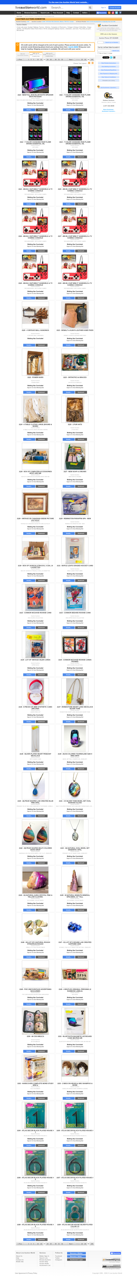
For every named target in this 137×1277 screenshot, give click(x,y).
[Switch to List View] (92, 63)
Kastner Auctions (108, 100)
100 (92, 59)
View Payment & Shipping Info (108, 73)
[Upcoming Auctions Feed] (109, 12)
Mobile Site (20, 1261)
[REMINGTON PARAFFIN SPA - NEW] (75, 503)
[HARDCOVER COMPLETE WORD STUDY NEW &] (35, 1068)
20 (85, 59)
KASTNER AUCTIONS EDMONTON (44, 16)
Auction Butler (44, 1263)
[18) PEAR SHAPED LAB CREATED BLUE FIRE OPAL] (35, 785)
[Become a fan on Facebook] (120, 12)
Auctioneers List (44, 1265)
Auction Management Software (112, 1268)
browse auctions (30, 13)
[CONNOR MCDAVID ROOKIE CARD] (35, 597)
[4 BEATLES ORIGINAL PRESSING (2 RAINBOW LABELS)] (75, 974)
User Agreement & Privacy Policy (26, 1273)
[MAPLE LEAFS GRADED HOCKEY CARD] (75, 550)
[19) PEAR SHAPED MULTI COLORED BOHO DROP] (35, 833)
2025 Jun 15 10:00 (49, 55)
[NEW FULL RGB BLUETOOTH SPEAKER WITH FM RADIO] (35, 79)
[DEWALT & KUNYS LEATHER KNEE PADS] (75, 315)
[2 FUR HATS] (75, 409)
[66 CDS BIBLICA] (35, 1021)
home (19, 13)
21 (38, 59)
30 (55, 59)
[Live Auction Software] (111, 1261)
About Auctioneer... (108, 109)
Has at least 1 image (105, 53)
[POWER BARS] (35, 362)
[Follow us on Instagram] (113, 12)
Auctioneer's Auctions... (108, 111)
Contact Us (20, 1260)
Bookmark (41, 110)
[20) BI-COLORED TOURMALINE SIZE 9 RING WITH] (75, 738)
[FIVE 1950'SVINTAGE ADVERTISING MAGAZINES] (35, 974)
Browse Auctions (45, 1260)
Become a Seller (76, 1256)
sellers (84, 13)
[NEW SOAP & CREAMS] (75, 456)
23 (44, 59)
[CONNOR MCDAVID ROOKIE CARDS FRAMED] (75, 644)
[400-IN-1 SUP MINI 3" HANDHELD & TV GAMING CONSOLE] (35, 174)
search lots (45, 13)
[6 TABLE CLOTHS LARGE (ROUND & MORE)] (35, 409)
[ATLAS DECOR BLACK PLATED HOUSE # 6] (35, 1162)
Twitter (57, 1258)
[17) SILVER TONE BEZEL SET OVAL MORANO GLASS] (75, 785)
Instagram (58, 1260)
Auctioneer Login (76, 1260)
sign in (103, 7)
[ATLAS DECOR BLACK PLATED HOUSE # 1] (35, 1115)
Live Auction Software (114, 1262)
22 (41, 59)
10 (82, 59)
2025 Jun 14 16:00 (36, 55)
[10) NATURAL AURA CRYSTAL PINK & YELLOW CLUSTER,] (35, 880)
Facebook (58, 1256)
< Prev (20, 59)
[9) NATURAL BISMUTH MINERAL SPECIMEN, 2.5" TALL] (75, 880)
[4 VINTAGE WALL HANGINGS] (35, 315)
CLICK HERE (73, 47)
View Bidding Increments (109, 66)
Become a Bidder (76, 1253)
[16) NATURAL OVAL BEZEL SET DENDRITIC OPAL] (75, 833)
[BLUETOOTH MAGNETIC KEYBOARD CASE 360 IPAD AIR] (75, 1021)
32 (62, 59)
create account (115, 7)
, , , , (58, 21)
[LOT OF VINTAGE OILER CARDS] (35, 644)
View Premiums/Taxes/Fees (108, 70)
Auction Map (43, 1261)
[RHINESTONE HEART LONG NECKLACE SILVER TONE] (75, 691)
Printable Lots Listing (109, 80)
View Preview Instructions (108, 63)
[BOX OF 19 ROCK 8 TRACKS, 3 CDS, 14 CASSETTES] (35, 550)
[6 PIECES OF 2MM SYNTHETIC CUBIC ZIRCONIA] (35, 691)
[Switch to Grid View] (89, 63)
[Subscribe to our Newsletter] (101, 12)
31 (59, 59)
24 (47, 59)
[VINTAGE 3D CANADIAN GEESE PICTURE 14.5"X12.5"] (35, 503)
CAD (28, 21)
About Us (19, 1256)
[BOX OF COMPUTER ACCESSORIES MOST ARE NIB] (35, 456)
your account (58, 13)
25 (51, 59)
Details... (29, 110)
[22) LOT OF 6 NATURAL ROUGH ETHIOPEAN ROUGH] (35, 927)
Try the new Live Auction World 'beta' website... (69, 2)
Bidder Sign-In (44, 1256)
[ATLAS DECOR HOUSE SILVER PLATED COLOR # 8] (75, 1209)
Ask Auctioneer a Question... (109, 87)
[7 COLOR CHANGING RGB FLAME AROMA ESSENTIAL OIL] (75, 79)
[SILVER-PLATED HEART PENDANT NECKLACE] (35, 738)
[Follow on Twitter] (116, 12)
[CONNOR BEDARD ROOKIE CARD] (75, 597)
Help (17, 1258)
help (68, 13)
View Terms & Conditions (109, 77)
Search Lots (43, 1258)
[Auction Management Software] (111, 1267)
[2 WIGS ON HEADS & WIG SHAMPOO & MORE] (75, 1068)
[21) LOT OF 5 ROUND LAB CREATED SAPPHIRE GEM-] (75, 927)
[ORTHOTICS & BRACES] (75, 362)
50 (88, 59)
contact (76, 13)
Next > (71, 59)
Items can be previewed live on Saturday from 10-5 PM (101, 21)
